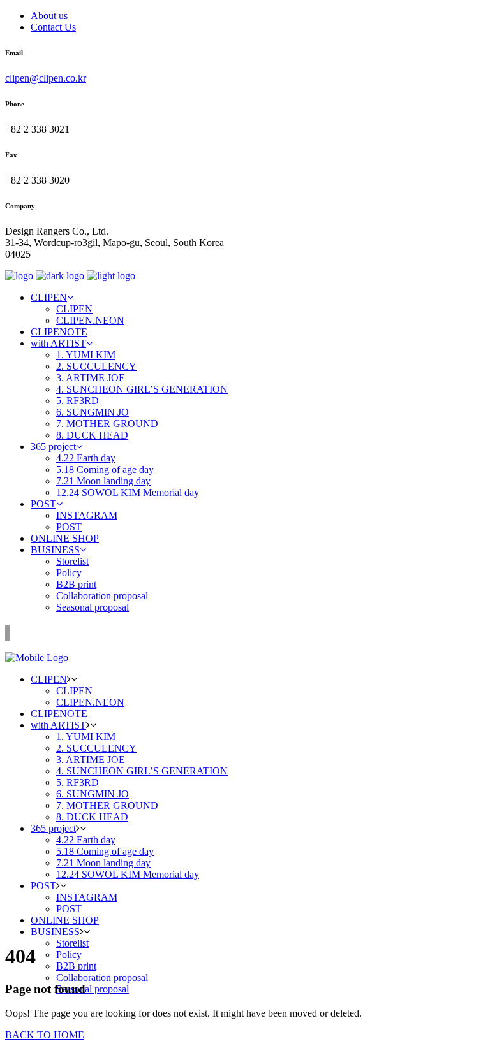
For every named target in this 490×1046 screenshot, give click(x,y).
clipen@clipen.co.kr (45, 78)
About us (49, 15)
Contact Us (53, 27)
